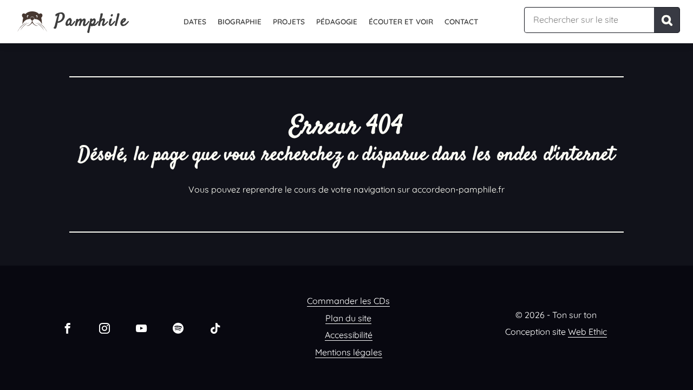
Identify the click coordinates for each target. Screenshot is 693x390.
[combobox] (589, 20)
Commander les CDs (348, 300)
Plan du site (348, 318)
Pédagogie (336, 21)
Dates (195, 21)
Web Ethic (587, 331)
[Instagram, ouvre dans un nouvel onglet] (104, 328)
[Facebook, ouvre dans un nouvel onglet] (68, 328)
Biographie (239, 21)
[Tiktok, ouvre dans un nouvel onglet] (215, 328)
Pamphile (92, 21)
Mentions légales (348, 352)
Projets (289, 21)
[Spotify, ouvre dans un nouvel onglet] (178, 328)
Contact (461, 21)
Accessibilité (348, 334)
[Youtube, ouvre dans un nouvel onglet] (141, 328)
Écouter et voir (401, 21)
